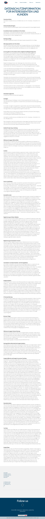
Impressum (19, 510)
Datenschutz (38, 2)
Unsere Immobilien (23, 2)
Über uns (31, 2)
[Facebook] (22, 505)
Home (16, 2)
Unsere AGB (13, 510)
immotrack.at (22, 511)
